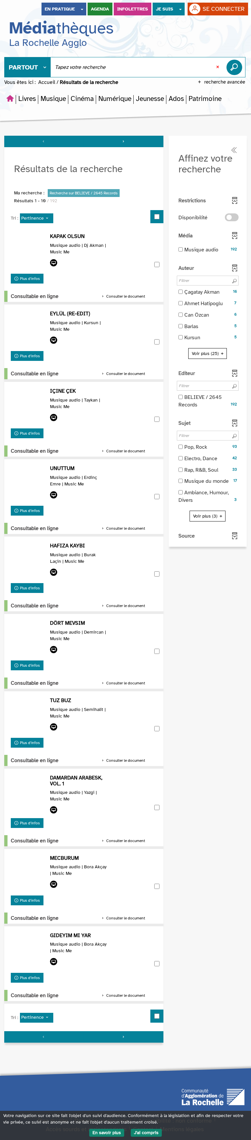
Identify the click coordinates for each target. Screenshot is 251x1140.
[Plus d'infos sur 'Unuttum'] (29, 484)
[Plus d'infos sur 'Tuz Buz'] (29, 716)
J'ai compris (146, 1132)
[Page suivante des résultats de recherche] (124, 141)
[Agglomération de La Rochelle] (213, 1096)
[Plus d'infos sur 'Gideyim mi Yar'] (29, 951)
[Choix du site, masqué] (82, 9)
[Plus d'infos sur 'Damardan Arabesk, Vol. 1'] (29, 793)
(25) (206, 353)
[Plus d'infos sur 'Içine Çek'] (29, 406)
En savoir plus (106, 1132)
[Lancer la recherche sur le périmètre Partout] (235, 67)
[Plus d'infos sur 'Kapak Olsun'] (29, 252)
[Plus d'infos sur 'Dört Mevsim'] (29, 638)
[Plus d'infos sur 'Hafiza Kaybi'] (29, 561)
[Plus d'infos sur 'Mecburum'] (29, 873)
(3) (206, 516)
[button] (27, 98)
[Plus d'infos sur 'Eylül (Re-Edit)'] (29, 329)
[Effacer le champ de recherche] (218, 67)
